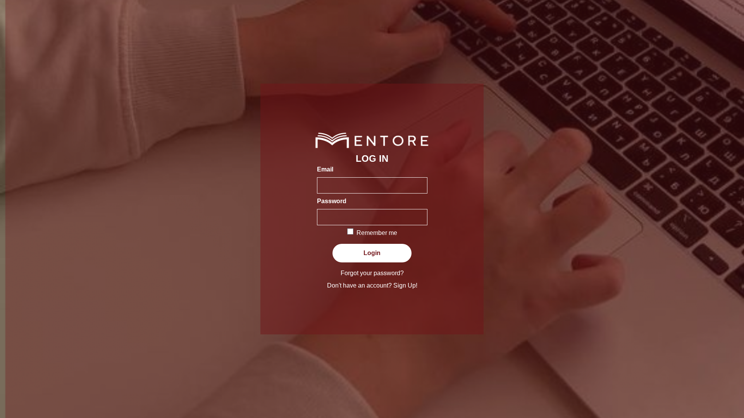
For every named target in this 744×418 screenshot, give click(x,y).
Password (331, 201)
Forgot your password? (372, 273)
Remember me (376, 233)
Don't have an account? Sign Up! (372, 285)
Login (372, 253)
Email (325, 169)
